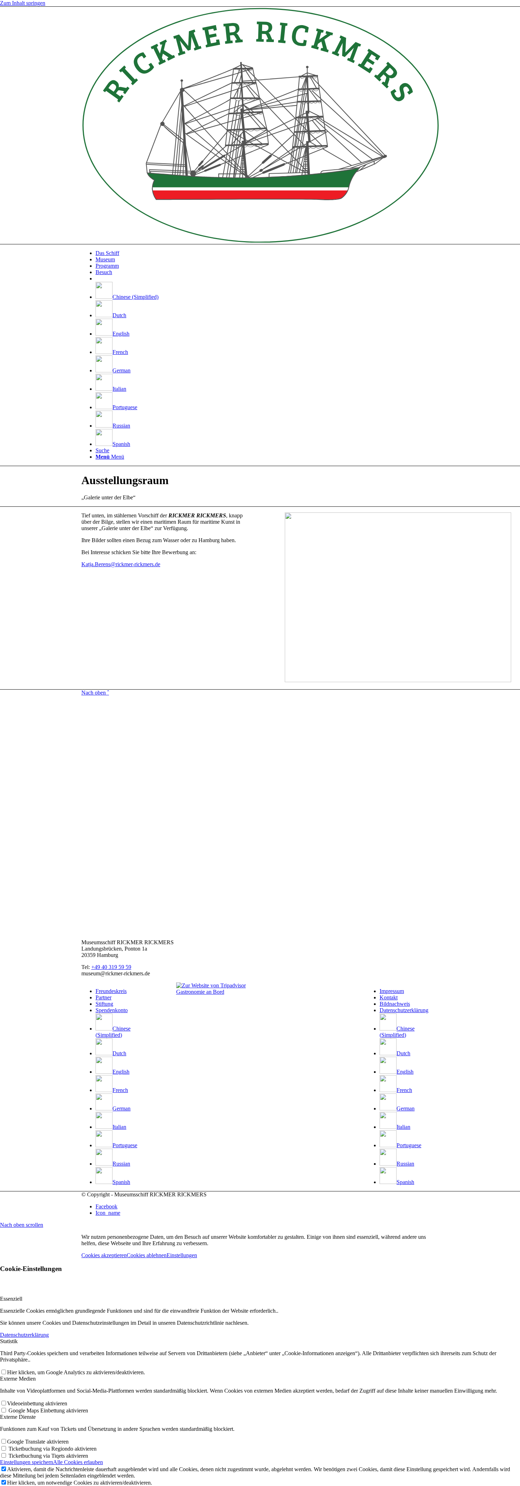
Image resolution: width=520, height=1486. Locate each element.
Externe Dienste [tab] (18, 1417)
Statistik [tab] (9, 1341)
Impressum (392, 991)
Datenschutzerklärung (404, 1010)
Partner (103, 997)
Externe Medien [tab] (18, 1379)
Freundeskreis (111, 991)
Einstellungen (182, 1255)
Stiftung (104, 1004)
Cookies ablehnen (147, 1255)
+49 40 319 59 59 (111, 967)
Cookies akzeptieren (104, 1255)
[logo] (260, 241)
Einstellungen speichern (26, 1462)
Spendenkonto (112, 1010)
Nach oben (95, 693)
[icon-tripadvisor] (211, 985)
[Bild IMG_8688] (355, 598)
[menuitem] (267, 253)
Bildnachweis (395, 1004)
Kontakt (389, 997)
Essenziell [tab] (11, 1299)
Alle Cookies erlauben (78, 1462)
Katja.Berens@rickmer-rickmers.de (120, 564)
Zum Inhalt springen (22, 3)
